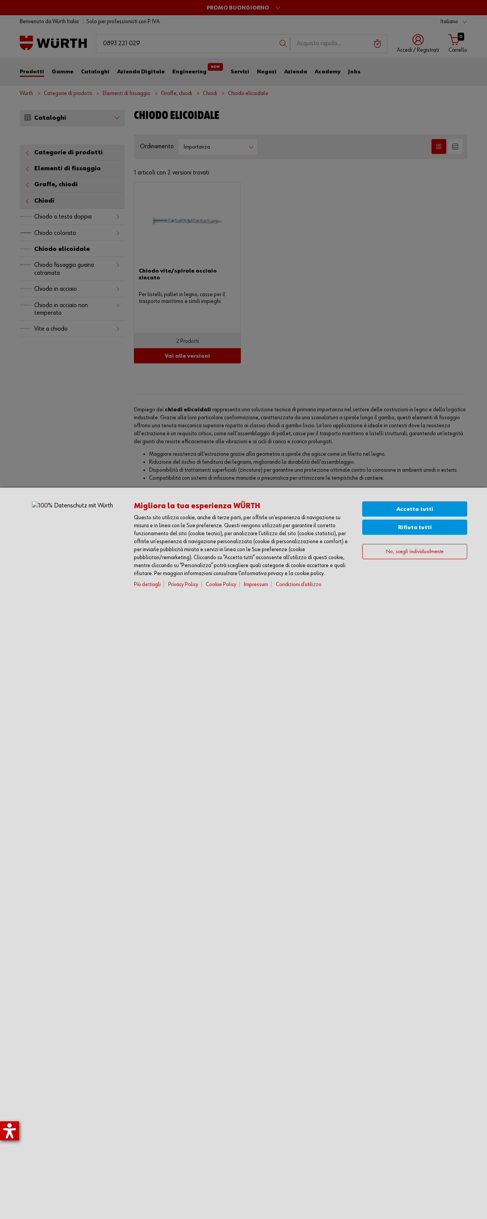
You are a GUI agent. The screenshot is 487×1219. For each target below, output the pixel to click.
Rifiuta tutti (415, 527)
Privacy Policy (183, 584)
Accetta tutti (414, 509)
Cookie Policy (221, 584)
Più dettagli (147, 584)
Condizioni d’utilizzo (298, 584)
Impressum (256, 584)
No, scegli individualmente (415, 552)
